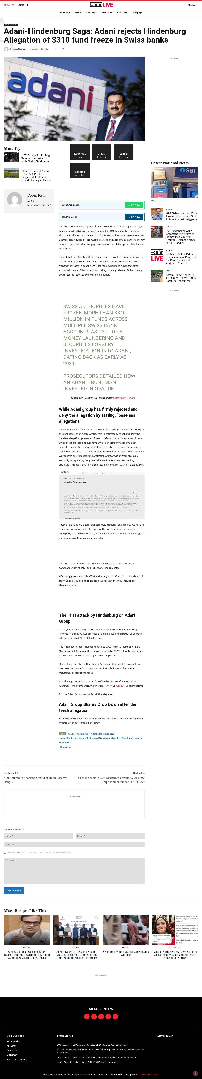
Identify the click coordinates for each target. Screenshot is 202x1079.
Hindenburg (66, 747)
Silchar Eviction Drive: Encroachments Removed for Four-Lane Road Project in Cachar (181, 259)
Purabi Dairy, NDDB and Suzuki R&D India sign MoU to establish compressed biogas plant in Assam (76, 954)
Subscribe (80, 164)
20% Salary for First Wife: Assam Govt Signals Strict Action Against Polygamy (181, 216)
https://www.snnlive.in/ (39, 205)
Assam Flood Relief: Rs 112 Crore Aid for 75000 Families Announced (181, 278)
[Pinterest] (188, 49)
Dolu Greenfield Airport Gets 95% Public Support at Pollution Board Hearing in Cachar (36, 175)
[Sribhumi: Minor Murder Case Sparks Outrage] (126, 930)
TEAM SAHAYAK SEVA (149, 1074)
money (119, 686)
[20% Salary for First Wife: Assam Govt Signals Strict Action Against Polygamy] (157, 214)
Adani (71, 734)
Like (80, 145)
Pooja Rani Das (19, 49)
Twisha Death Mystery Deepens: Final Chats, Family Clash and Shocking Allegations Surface (175, 954)
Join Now (134, 205)
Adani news (82, 734)
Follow (102, 145)
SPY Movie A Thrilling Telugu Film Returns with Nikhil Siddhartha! (35, 158)
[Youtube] (108, 1016)
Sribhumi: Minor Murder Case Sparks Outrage (126, 953)
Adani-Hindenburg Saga (102, 734)
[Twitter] (180, 49)
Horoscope (11, 25)
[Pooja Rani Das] (6, 49)
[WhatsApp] (195, 49)
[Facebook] (173, 49)
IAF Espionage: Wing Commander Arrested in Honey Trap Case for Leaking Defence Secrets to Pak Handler (180, 236)
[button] (23, 5)
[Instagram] (94, 1016)
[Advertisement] (116, 188)
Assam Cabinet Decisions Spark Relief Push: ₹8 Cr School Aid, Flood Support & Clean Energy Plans (27, 954)
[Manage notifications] (195, 1073)
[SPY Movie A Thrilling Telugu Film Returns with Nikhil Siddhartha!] (11, 157)
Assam (154, 201)
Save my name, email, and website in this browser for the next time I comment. (40, 852)
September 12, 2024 (124, 398)
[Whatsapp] (115, 1016)
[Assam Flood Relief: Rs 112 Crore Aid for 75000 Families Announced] (157, 276)
